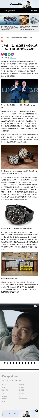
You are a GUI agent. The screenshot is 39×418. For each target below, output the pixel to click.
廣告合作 (4, 387)
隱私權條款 (5, 390)
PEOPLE (21, 393)
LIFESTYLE (22, 396)
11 (34, 362)
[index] (9, 11)
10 (31, 362)
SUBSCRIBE (34, 11)
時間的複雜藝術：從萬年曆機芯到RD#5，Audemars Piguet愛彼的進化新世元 (29, 28)
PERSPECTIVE (23, 399)
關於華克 (21, 390)
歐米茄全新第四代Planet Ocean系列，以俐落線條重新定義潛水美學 (9, 28)
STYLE (3, 393)
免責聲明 (21, 387)
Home (2, 37)
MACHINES (5, 396)
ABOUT (4, 384)
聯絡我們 (21, 384)
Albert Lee (13, 58)
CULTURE (4, 399)
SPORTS (4, 401)
